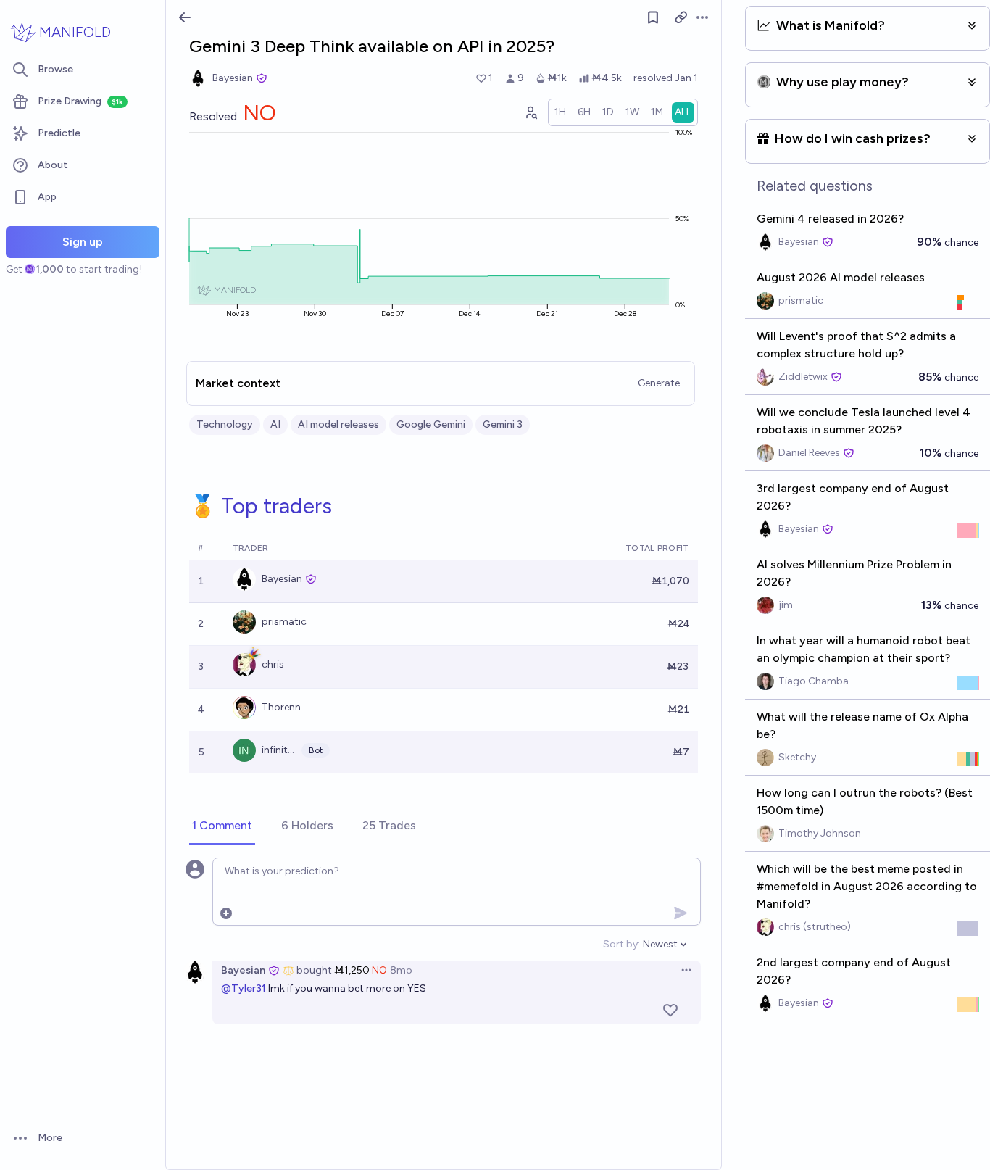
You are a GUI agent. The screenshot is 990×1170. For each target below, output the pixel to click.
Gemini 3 (503, 424)
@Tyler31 (243, 988)
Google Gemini (430, 424)
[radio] (560, 112)
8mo (401, 970)
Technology (224, 424)
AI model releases (338, 424)
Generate (659, 383)
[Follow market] (652, 17)
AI (275, 424)
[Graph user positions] (530, 112)
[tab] (222, 826)
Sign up (82, 242)
